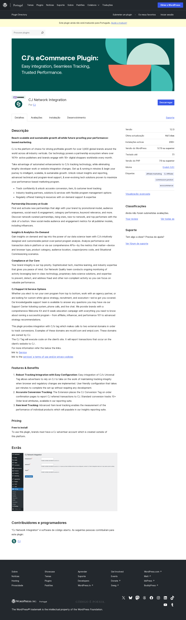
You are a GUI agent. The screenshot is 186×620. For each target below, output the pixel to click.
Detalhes (19, 117)
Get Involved (117, 571)
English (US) (168, 167)
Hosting (15, 581)
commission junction (164, 180)
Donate (116, 581)
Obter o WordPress (170, 5)
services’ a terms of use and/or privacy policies (48, 356)
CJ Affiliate (168, 174)
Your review (132, 218)
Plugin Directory (19, 14)
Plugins (48, 581)
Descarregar (166, 102)
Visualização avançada (138, 193)
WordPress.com (153, 571)
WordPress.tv (85, 585)
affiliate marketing (154, 174)
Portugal (43, 601)
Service (23, 352)
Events (114, 576)
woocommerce (166, 185)
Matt (147, 576)
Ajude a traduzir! (119, 23)
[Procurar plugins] (42, 33)
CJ (34, 104)
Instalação (54, 117)
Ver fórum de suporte (137, 243)
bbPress (149, 581)
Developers (83, 581)
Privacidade (17, 585)
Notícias (15, 576)
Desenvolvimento (76, 117)
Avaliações (36, 117)
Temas (48, 576)
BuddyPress (151, 585)
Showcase (50, 571)
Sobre (15, 571)
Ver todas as (167, 218)
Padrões (49, 585)
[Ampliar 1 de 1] (113, 456)
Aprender (82, 571)
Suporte (170, 117)
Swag (115, 585)
